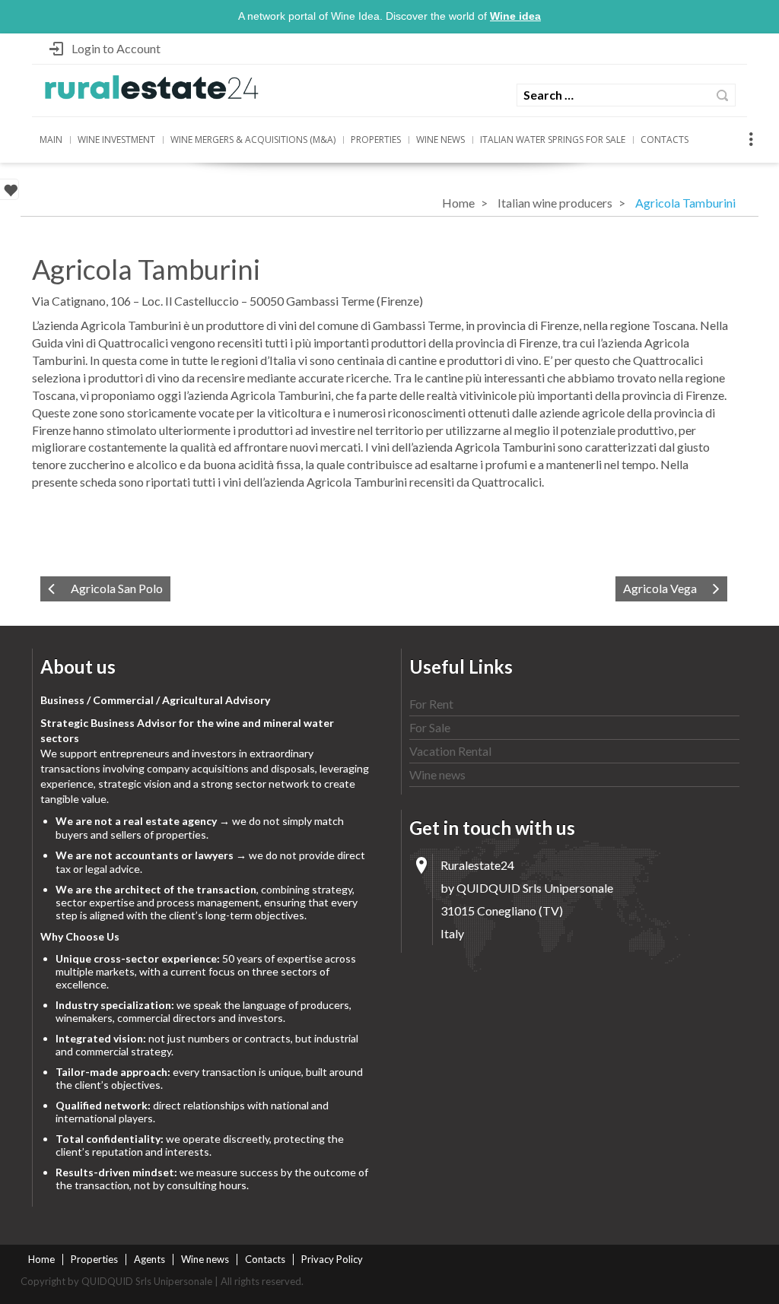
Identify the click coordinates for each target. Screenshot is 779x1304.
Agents (149, 1259)
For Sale (429, 727)
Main (51, 139)
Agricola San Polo (117, 588)
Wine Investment (116, 139)
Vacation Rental (450, 751)
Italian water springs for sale (552, 139)
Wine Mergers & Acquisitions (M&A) (252, 139)
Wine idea (515, 16)
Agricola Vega (660, 588)
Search (722, 95)
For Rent (431, 703)
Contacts (664, 139)
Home (458, 202)
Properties (376, 139)
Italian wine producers (555, 202)
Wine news (440, 139)
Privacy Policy (332, 1259)
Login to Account (116, 48)
